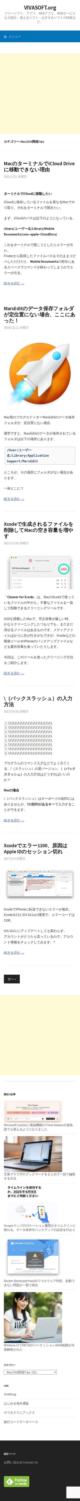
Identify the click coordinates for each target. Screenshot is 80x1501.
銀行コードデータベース (21, 1422)
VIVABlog (10, 1394)
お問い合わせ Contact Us (21, 1462)
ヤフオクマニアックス (19, 1412)
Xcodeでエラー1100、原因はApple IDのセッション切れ (36, 848)
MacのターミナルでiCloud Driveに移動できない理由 (39, 166)
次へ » (12, 979)
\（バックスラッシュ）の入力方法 (38, 701)
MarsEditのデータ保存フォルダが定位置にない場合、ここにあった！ (39, 314)
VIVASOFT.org (40, 7)
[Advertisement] (40, 93)
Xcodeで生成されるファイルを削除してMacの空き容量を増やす (39, 530)
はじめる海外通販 (16, 1403)
